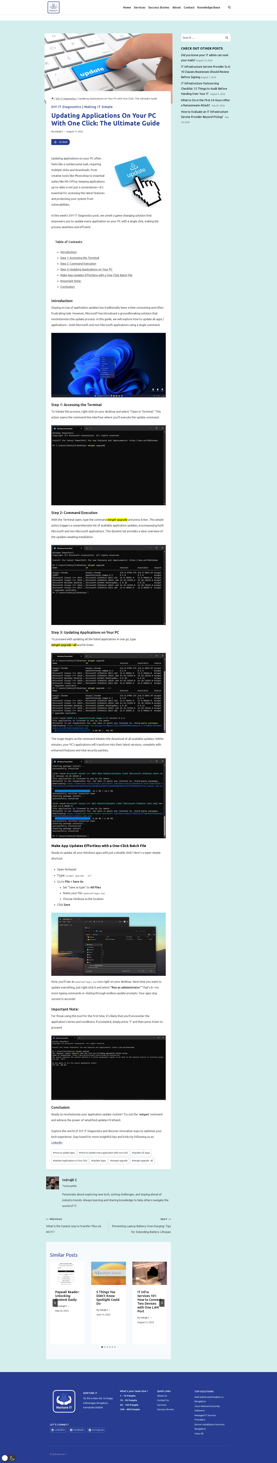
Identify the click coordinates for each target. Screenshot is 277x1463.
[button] (9, 1458)
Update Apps (98, 1160)
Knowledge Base (208, 7)
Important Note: (70, 280)
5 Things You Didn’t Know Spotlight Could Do (107, 1297)
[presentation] (67, 1273)
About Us (162, 1395)
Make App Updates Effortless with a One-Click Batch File (96, 275)
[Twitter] (222, 18)
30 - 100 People (129, 1404)
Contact (189, 7)
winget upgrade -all (142, 1160)
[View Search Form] (228, 7)
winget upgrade (119, 1160)
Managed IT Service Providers (205, 1417)
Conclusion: (67, 286)
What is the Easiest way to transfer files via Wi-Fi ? (73, 1225)
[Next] (161, 1303)
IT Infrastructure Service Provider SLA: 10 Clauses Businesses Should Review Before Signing (206, 72)
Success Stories (158, 7)
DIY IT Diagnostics (66, 107)
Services (140, 7)
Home (127, 7)
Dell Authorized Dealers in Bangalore (208, 1399)
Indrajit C (59, 131)
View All (198, 1433)
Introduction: (68, 252)
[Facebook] (215, 18)
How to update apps (64, 1152)
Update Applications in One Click (70, 1160)
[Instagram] (228, 18)
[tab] (102, 1347)
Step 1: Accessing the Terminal (79, 257)
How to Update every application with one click (103, 1152)
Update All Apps (141, 1152)
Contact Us (163, 1400)
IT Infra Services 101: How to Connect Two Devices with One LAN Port (149, 1301)
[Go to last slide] (55, 1303)
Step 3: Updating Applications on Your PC (86, 269)
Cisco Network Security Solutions (207, 1408)
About (176, 7)
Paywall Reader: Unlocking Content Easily (67, 1295)
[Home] (52, 98)
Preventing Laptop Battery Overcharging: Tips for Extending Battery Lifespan (141, 1225)
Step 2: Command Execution (78, 263)
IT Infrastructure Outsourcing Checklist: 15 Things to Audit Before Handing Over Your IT (204, 88)
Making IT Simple (98, 107)
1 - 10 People (127, 1395)
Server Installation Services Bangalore (209, 1426)
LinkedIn (56, 1142)
